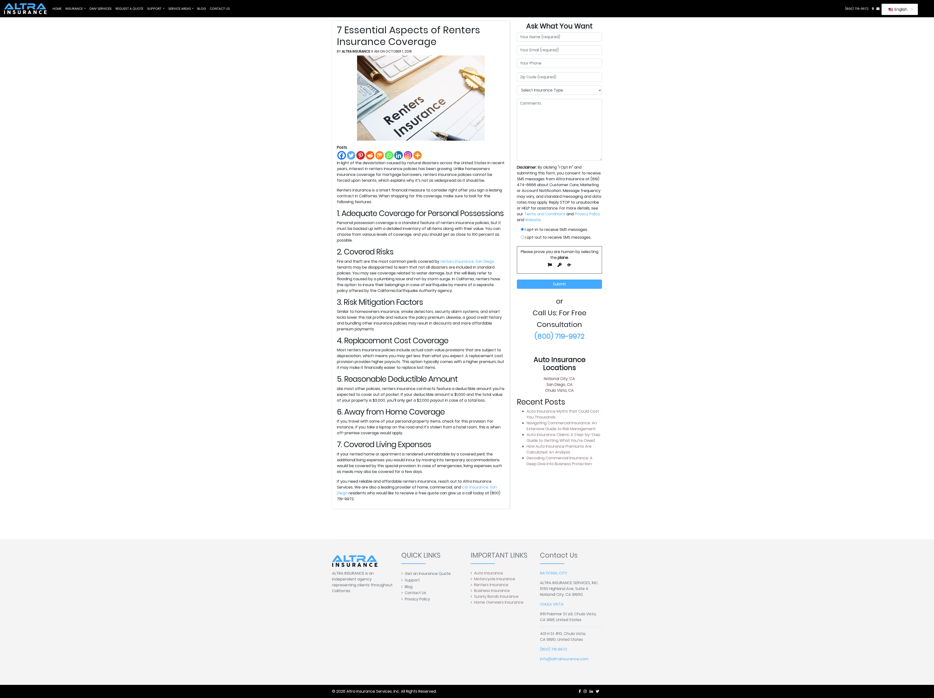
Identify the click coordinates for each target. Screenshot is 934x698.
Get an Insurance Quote (428, 573)
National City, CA (559, 378)
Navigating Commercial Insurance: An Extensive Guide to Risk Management (562, 426)
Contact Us (415, 593)
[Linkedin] (398, 155)
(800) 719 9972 (553, 649)
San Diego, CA (560, 384)
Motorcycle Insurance (494, 579)
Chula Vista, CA (559, 390)
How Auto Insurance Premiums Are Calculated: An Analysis (559, 449)
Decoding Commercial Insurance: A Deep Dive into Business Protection (560, 461)
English (900, 9)
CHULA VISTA (552, 604)
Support (412, 580)
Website (533, 220)
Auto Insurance (488, 573)
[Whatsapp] (389, 155)
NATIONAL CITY (553, 573)
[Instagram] (408, 155)
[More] (417, 155)
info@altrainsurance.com (564, 659)
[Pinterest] (360, 155)
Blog (409, 586)
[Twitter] (351, 155)
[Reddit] (370, 155)
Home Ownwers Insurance (498, 602)
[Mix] (379, 155)
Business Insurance (492, 590)
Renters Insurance (491, 585)
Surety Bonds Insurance (496, 596)
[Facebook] (341, 155)
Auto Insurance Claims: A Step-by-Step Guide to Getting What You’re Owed (563, 437)
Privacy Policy (587, 214)
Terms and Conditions (545, 214)
